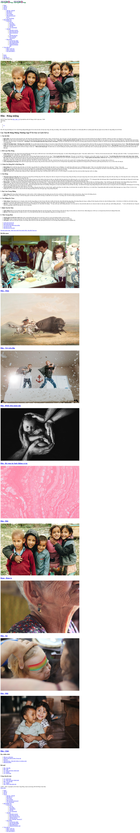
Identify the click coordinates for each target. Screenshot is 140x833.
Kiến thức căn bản (13, 30)
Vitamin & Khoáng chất (14, 826)
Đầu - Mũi (4, 693)
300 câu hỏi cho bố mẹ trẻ (12, 801)
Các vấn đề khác (10, 18)
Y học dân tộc (7, 47)
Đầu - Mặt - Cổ (16, 119)
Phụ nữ (5, 8)
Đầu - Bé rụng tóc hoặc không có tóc (14, 463)
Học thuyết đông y (10, 51)
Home (5, 5)
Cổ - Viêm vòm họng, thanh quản (11, 770)
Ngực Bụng (9, 13)
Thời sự (5, 6)
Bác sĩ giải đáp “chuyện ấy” (12, 37)
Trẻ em (5, 9)
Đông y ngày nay (10, 48)
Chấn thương (12, 25)
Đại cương (11, 23)
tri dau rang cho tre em (9, 222)
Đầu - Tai (4, 636)
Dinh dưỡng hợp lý (13, 43)
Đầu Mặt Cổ (9, 11)
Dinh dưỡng (9, 39)
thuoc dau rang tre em (8, 224)
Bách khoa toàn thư (13, 31)
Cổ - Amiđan (6, 772)
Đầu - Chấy (5, 751)
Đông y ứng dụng (10, 50)
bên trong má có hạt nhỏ (9, 228)
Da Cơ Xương (9, 14)
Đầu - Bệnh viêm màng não (11, 406)
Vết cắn (11, 22)
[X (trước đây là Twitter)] (4, 125)
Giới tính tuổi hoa (13, 35)
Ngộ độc (11, 26)
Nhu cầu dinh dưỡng (14, 42)
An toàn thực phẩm (13, 40)
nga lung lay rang (8, 226)
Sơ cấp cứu (9, 21)
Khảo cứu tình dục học (14, 816)
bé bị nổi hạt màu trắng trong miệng (12, 225)
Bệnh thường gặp (8, 19)
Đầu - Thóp (5, 291)
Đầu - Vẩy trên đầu (8, 348)
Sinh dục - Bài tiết (10, 10)
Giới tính (8, 29)
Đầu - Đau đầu (7, 768)
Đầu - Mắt (4, 521)
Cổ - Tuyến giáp (7, 773)
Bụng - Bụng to (6, 578)
